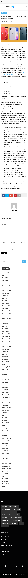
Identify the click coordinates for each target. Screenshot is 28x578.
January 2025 (6, 308)
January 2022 (6, 397)
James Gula (4, 21)
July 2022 (5, 382)
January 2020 (6, 458)
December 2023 (6, 339)
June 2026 (5, 275)
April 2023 (5, 359)
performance (17, 509)
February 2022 (6, 395)
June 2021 (5, 415)
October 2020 (6, 435)
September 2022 (7, 377)
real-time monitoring (16, 517)
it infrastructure (6, 520)
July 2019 (5, 473)
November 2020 (6, 433)
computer (14, 523)
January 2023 (6, 367)
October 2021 (6, 405)
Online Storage (5, 551)
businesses (5, 517)
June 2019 (5, 476)
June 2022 (5, 384)
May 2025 (5, 300)
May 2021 (5, 418)
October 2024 (6, 316)
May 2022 (5, 387)
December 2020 (6, 430)
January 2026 (6, 280)
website (17, 514)
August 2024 (5, 321)
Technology (4, 12)
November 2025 (6, 285)
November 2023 (6, 341)
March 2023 (5, 362)
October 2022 (6, 374)
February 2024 (6, 334)
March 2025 (5, 303)
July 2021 (5, 412)
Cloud (2, 554)
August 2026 (5, 272)
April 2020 (5, 451)
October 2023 (6, 344)
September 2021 (7, 407)
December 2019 (6, 461)
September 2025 (7, 290)
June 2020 (5, 446)
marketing (4, 512)
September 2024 (7, 318)
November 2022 (6, 372)
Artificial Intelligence (7, 545)
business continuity (7, 514)
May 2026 (5, 278)
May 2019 (5, 479)
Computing (4, 542)
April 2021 (5, 420)
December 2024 (6, 311)
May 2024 (5, 328)
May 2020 (5, 448)
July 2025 (5, 295)
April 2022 (5, 390)
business (4, 506)
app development (6, 509)
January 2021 (6, 428)
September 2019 (7, 468)
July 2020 (5, 443)
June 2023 (5, 354)
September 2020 (7, 438)
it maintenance (6, 523)
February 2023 (6, 364)
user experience (17, 520)
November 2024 (6, 313)
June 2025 (5, 298)
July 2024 (5, 323)
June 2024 (5, 326)
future (21, 523)
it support (4, 526)
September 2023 (7, 346)
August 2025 (5, 293)
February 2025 (6, 306)
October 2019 (6, 466)
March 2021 (5, 423)
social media (13, 512)
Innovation (4, 548)
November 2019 (6, 463)
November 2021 (6, 402)
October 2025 (6, 288)
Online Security (5, 537)
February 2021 (6, 425)
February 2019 (6, 486)
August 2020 (5, 440)
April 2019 (5, 481)
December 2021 (6, 400)
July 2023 (5, 351)
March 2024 (5, 331)
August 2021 (5, 410)
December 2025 (6, 283)
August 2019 (5, 471)
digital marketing (13, 506)
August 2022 (5, 379)
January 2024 (6, 336)
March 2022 (5, 392)
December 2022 (6, 369)
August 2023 (5, 349)
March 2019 (5, 484)
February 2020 (6, 456)
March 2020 (5, 453)
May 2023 (5, 356)
